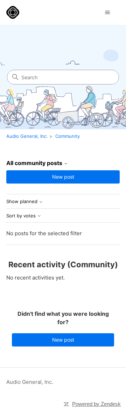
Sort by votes (21, 215)
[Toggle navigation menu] (107, 12)
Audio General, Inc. (27, 136)
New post (63, 177)
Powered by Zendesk (96, 404)
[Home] (12, 12)
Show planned (22, 201)
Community (67, 136)
